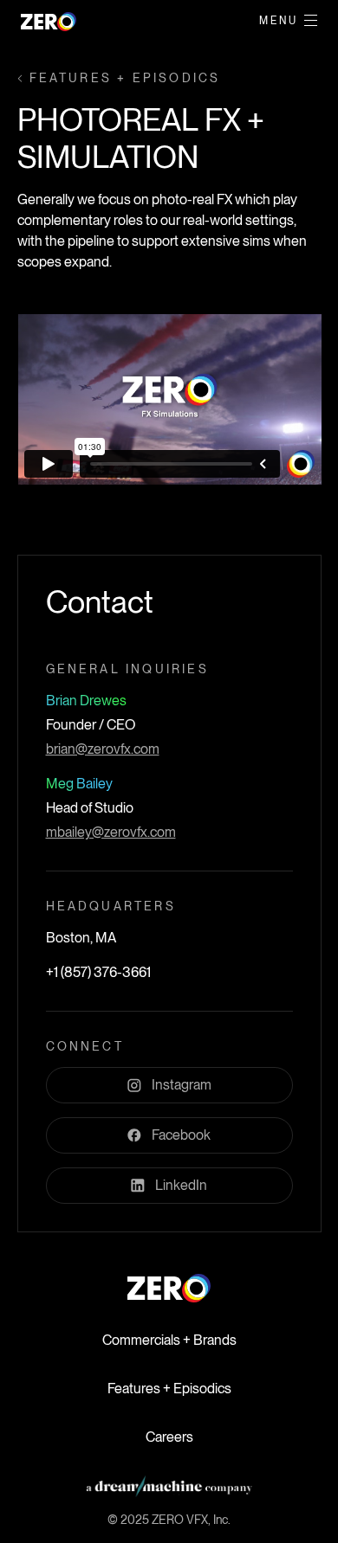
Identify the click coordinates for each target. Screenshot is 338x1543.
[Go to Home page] (169, 1288)
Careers (169, 1437)
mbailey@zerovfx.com (111, 832)
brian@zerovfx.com (102, 749)
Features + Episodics (169, 1388)
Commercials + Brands (169, 1340)
